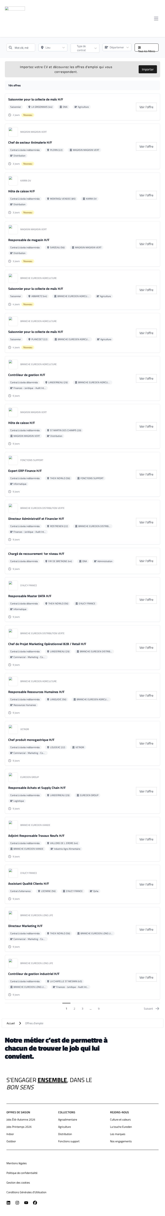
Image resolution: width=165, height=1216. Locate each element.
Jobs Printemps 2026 (19, 1127)
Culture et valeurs (120, 1119)
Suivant (148, 1008)
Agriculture (64, 1127)
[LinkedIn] (8, 1203)
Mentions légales (16, 1163)
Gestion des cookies (18, 1182)
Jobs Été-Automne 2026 (20, 1119)
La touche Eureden (121, 1127)
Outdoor (11, 1141)
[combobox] (20, 48)
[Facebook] (35, 1203)
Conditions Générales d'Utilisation (26, 1192)
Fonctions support (68, 1141)
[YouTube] (26, 1203)
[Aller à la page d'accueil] (15, 18)
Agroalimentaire (67, 1119)
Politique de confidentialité (21, 1173)
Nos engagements (121, 1141)
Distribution (65, 1134)
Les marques (117, 1134)
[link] (146, 107)
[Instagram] (17, 1203)
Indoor (10, 1134)
